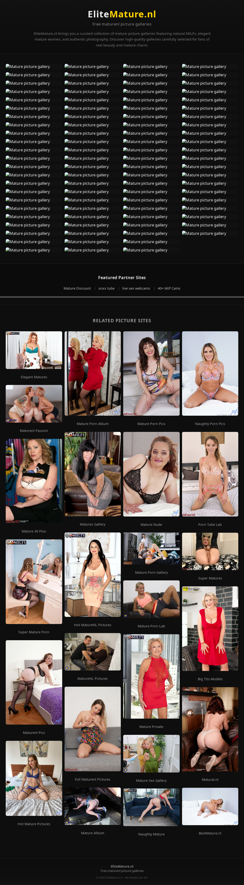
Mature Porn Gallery (151, 572)
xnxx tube (107, 288)
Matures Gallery (92, 524)
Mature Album (92, 833)
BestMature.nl (210, 833)
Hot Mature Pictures (34, 824)
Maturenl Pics (34, 733)
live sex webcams (136, 288)
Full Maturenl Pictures (92, 779)
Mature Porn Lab (151, 626)
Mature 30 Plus (34, 531)
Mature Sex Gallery (151, 780)
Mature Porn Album (93, 424)
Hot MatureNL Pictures (92, 625)
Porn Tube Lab (210, 524)
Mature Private (151, 727)
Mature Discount (78, 288)
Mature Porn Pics (151, 424)
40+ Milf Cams (169, 288)
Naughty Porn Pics (210, 424)
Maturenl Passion (34, 431)
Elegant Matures (34, 377)
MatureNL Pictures (92, 678)
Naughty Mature (151, 834)
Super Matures (210, 578)
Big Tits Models (210, 679)
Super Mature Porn (33, 632)
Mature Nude (151, 524)
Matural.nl (210, 780)
